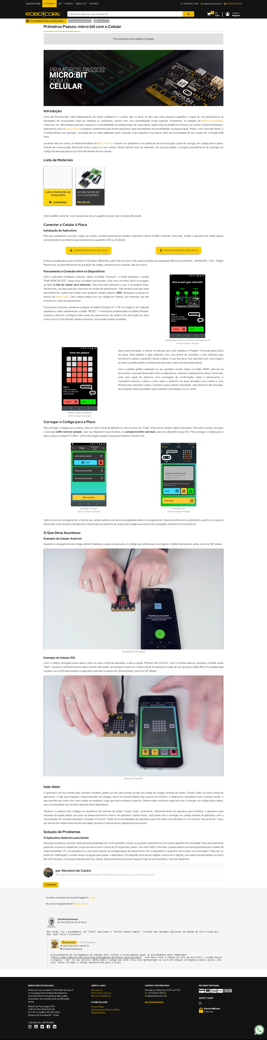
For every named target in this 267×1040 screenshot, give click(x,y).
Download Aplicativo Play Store (180, 250)
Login (92, 897)
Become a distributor (101, 995)
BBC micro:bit (101, 21)
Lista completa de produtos (58, 194)
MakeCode (62, 296)
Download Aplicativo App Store (90, 250)
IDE (60, 3)
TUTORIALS (49, 3)
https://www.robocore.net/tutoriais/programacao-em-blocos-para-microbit (96, 957)
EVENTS (69, 3)
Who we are (97, 990)
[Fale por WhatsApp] (259, 1034)
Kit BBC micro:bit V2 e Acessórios (88, 194)
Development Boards (80, 21)
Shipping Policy (98, 1012)
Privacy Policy (97, 1006)
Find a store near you (101, 993)
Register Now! (80, 903)
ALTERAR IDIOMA (234, 3)
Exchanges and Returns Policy (105, 1009)
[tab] (50, 885)
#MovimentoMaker (212, 120)
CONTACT (94, 3)
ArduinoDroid (72, 128)
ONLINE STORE (33, 3)
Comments (50, 884)
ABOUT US (81, 3)
